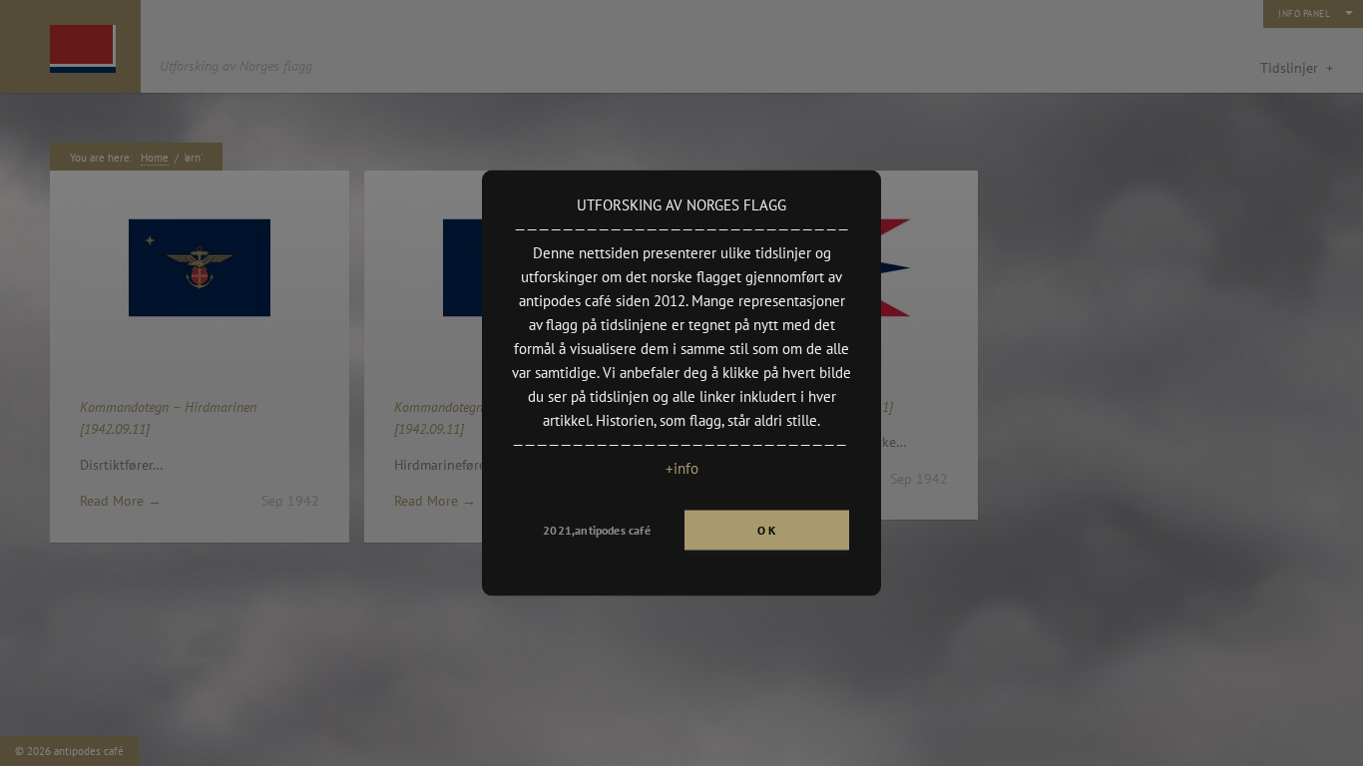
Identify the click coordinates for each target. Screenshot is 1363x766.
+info (682, 468)
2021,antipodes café (596, 530)
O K (766, 530)
